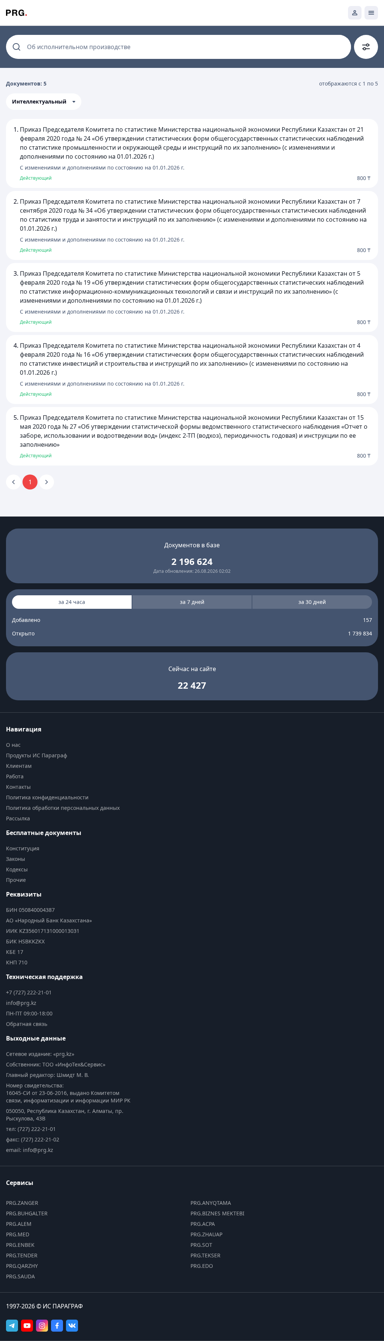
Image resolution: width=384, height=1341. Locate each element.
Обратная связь (26, 1023)
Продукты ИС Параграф (36, 755)
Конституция (22, 848)
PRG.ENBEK (20, 1244)
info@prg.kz (21, 1002)
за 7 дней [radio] (192, 601)
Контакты (18, 786)
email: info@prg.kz (29, 1149)
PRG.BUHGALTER (27, 1213)
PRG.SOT (201, 1244)
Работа (15, 776)
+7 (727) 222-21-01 (29, 992)
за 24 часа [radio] (71, 601)
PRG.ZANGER (22, 1202)
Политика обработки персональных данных (63, 807)
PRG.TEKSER (205, 1255)
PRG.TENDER (22, 1255)
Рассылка (18, 818)
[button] (43, 101)
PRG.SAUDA (20, 1276)
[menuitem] (70, 745)
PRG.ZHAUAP (206, 1234)
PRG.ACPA (202, 1223)
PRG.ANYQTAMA (210, 1202)
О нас (13, 744)
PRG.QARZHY (22, 1265)
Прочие (16, 879)
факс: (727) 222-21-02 (32, 1139)
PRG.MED (17, 1234)
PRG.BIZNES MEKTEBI (217, 1213)
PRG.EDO (201, 1265)
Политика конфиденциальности (47, 797)
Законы (15, 858)
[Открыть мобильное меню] (371, 13)
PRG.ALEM (19, 1223)
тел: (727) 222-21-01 (31, 1128)
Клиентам (19, 765)
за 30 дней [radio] (312, 601)
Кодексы (17, 869)
